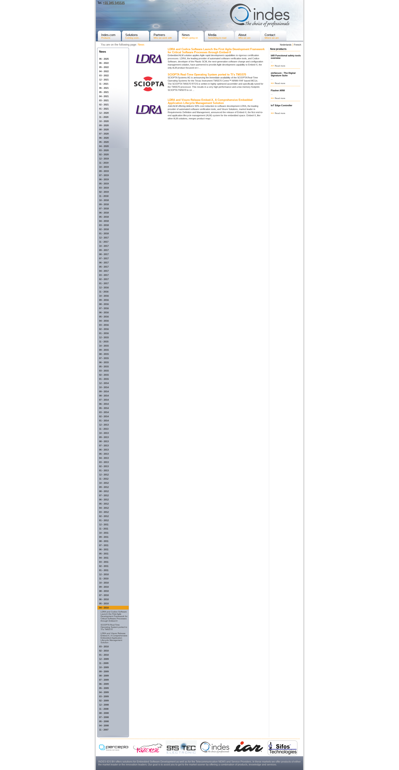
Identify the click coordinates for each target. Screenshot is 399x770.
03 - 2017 (104, 275)
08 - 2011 (103, 541)
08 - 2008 (104, 713)
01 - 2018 (104, 233)
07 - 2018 (104, 208)
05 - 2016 (104, 316)
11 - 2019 (103, 163)
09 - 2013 (104, 437)
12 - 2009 (104, 659)
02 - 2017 (104, 279)
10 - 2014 (104, 387)
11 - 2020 (103, 117)
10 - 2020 (104, 121)
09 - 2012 (104, 487)
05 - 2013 (104, 454)
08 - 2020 (104, 129)
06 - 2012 (104, 499)
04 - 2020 (104, 146)
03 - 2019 (104, 187)
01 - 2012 (104, 520)
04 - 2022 (104, 71)
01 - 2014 (104, 420)
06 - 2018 (104, 212)
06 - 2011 (103, 549)
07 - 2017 (104, 258)
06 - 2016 (104, 312)
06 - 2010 (104, 599)
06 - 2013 (104, 449)
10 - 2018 (104, 200)
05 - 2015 (104, 366)
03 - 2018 (104, 225)
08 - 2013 (104, 441)
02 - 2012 (104, 516)
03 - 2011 (103, 562)
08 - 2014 (104, 395)
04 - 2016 (104, 321)
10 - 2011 (103, 533)
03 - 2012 (104, 512)
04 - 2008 (104, 725)
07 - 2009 (104, 680)
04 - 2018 (104, 221)
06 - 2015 (104, 362)
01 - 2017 (104, 283)
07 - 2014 (104, 400)
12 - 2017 (104, 237)
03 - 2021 (104, 100)
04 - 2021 (104, 96)
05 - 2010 (104, 603)
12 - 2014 (104, 383)
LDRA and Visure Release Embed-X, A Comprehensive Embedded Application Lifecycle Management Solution (114, 638)
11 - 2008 (103, 709)
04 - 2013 (104, 458)
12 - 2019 (104, 158)
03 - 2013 (104, 462)
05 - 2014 (104, 408)
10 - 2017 (104, 246)
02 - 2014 (104, 416)
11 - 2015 (103, 341)
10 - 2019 (104, 167)
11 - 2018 (103, 196)
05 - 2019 (104, 183)
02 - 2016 (104, 329)
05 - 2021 (104, 92)
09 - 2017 (104, 250)
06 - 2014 (104, 404)
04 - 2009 (104, 692)
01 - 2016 (104, 333)
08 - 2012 (104, 491)
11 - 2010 (103, 578)
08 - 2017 (104, 254)
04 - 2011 (103, 558)
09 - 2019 (104, 171)
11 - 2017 (103, 242)
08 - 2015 (104, 354)
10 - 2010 (104, 582)
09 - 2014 (104, 391)
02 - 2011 (103, 566)
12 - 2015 (104, 337)
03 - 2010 (104, 646)
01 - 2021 (104, 108)
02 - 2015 (104, 375)
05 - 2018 (104, 217)
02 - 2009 (104, 700)
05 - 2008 (104, 721)
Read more (279, 66)
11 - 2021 (103, 84)
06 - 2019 (104, 179)
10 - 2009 (104, 667)
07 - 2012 (104, 495)
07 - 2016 (104, 308)
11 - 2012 (103, 479)
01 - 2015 (104, 379)
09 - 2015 (104, 350)
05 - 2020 (104, 142)
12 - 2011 (103, 524)
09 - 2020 (104, 125)
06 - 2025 (104, 59)
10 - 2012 (104, 483)
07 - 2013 (104, 445)
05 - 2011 (103, 553)
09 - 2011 (103, 537)
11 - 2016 (103, 291)
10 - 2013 (104, 433)
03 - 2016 (104, 325)
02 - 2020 (104, 154)
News (141, 44)
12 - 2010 (104, 574)
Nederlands (286, 44)
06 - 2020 (104, 138)
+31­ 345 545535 (114, 3)
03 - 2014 (104, 412)
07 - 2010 (104, 595)
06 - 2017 (104, 262)
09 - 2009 (104, 671)
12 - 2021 (104, 79)
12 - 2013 (104, 424)
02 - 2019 (104, 192)
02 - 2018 (104, 229)
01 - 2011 (103, 570)
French (297, 44)
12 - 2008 (104, 704)
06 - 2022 (104, 63)
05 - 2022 (104, 67)
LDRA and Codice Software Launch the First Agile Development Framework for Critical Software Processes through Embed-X (114, 616)
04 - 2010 (104, 607)
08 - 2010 (104, 591)
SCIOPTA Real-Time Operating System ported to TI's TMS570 (114, 627)
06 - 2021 (104, 88)
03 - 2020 (104, 150)
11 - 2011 (103, 528)
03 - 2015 (104, 370)
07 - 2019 (104, 175)
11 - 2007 (103, 729)
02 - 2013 (104, 466)
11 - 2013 (103, 429)
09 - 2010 (104, 587)
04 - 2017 (104, 271)
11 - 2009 (103, 663)
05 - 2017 (104, 266)
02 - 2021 (104, 104)
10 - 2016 (104, 296)
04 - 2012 (104, 508)
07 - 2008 (104, 717)
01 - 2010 (104, 655)
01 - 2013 (104, 470)
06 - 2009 (104, 684)
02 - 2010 (104, 650)
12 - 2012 (104, 474)
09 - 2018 (104, 204)
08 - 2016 (104, 304)
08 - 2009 (104, 675)
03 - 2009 (104, 696)
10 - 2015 (104, 345)
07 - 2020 (104, 133)
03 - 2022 (104, 75)
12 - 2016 (104, 287)
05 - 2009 (104, 688)
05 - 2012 (104, 503)
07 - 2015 (104, 358)
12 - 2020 (104, 113)
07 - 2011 (103, 545)
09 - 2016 (104, 300)
